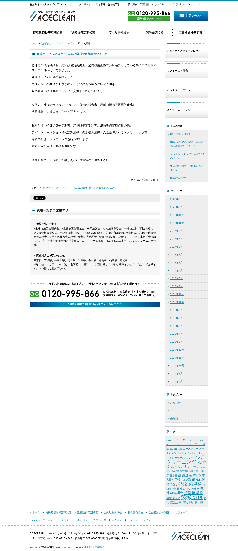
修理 (168, 471)
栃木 (91, 187)
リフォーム (191, 467)
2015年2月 (176, 341)
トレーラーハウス (179, 457)
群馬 (106, 187)
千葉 (196, 471)
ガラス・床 (99, 519)
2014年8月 (176, 381)
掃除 (195, 475)
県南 (169, 498)
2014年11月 (177, 357)
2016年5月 (176, 278)
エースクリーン (192, 448)
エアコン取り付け (183, 444)
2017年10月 (177, 223)
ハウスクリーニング (62, 187)
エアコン (185, 440)
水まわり (82, 519)
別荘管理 (184, 471)
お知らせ (175, 402)
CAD (168, 440)
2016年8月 (176, 254)
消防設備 (98, 187)
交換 (203, 467)
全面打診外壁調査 (159, 512)
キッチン (66, 519)
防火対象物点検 (113, 512)
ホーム (34, 43)
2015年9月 (176, 310)
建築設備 (185, 475)
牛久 (182, 488)
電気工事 (176, 502)
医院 (191, 471)
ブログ (174, 410)
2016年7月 (176, 262)
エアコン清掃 (44, 187)
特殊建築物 (193, 493)
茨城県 (197, 498)
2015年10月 (177, 302)
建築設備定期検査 (87, 512)
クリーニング (179, 452)
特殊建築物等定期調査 (59, 512)
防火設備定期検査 (180, 134)
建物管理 (82, 187)
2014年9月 (176, 373)
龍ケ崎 (187, 502)
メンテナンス (176, 467)
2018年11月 (177, 215)
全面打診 (175, 471)
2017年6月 (176, 246)
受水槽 (174, 475)
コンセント (193, 453)
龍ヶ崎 (199, 502)
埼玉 (75, 187)
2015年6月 (176, 325)
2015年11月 (177, 294)
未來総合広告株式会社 (94, 547)
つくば (174, 440)
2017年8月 (176, 230)
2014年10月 (177, 365)
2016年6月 (176, 270)
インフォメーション (139, 519)
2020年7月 (176, 207)
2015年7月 (176, 318)
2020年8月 (176, 199)
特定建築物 (192, 488)
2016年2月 (176, 286)
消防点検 (173, 480)
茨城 (112, 187)
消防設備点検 (189, 483)
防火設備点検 (178, 177)
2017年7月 (176, 238)
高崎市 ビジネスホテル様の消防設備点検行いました (72, 53)
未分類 (174, 418)
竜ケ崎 (176, 498)
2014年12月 (177, 349)
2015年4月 (176, 333)
